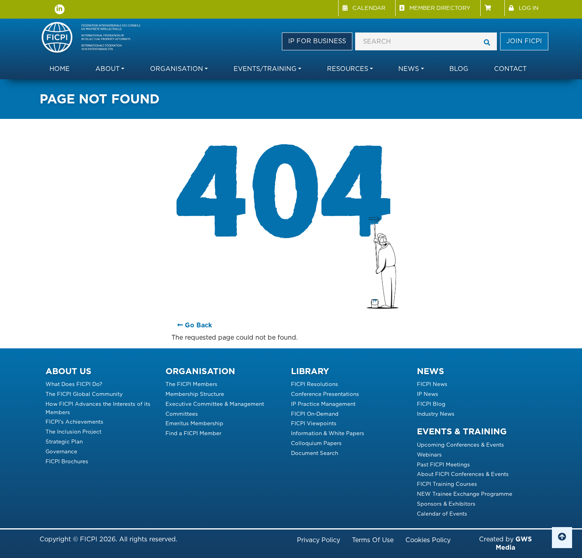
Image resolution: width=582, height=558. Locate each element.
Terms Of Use (373, 540)
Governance (61, 451)
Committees (181, 414)
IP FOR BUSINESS (317, 41)
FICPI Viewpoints (314, 423)
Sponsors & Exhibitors (446, 504)
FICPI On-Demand (315, 414)
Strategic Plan (64, 441)
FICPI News (432, 384)
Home (59, 69)
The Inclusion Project (73, 431)
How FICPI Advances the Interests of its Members (98, 408)
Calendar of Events (442, 513)
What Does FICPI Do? (74, 384)
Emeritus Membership (194, 423)
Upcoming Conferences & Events (460, 444)
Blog (458, 69)
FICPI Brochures (67, 461)
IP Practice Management (323, 404)
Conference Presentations (325, 394)
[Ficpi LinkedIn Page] (60, 9)
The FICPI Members (191, 384)
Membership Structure (194, 394)
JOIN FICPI (524, 41)
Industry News (436, 414)
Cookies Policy (428, 540)
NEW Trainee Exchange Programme (464, 494)
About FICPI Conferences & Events (463, 474)
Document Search (314, 453)
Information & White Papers (327, 433)
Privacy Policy (318, 540)
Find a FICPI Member (193, 433)
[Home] (95, 38)
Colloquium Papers (316, 443)
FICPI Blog (431, 404)
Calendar (368, 7)
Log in (528, 7)
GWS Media (514, 543)
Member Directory (439, 7)
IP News (427, 394)
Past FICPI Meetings (443, 464)
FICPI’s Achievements (74, 421)
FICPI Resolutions (314, 384)
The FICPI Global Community (84, 394)
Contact (510, 69)
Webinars (429, 454)
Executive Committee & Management (214, 404)
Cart (492, 8)
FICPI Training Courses (447, 484)
